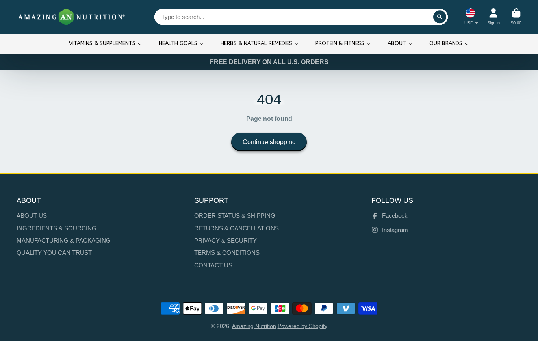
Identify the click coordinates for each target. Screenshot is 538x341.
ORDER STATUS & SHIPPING (234, 215)
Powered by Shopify (302, 326)
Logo (72, 17)
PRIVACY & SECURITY (225, 240)
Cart (516, 16)
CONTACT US (213, 265)
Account (493, 16)
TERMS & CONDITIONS (227, 252)
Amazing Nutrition (254, 326)
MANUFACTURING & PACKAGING (64, 240)
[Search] (440, 17)
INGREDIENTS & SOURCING (56, 228)
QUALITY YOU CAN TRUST (54, 252)
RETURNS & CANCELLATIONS (236, 228)
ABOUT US (32, 215)
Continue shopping (269, 141)
